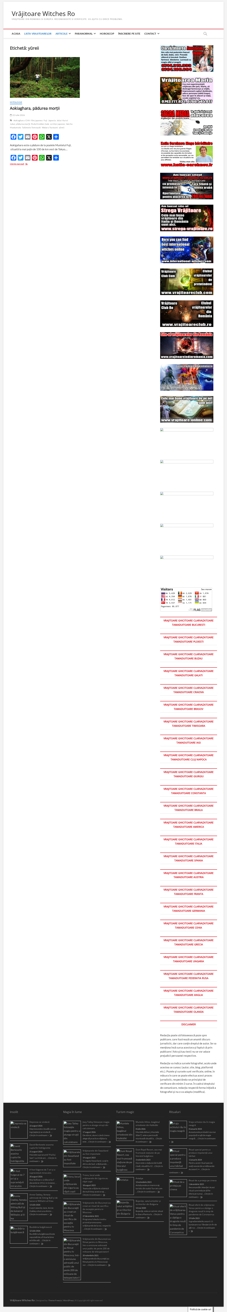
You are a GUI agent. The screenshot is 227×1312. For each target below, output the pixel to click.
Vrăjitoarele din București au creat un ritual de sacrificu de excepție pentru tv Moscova (97, 1207)
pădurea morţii (23, 124)
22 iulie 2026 (18, 115)
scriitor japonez (57, 124)
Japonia (52, 120)
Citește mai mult (22, 164)
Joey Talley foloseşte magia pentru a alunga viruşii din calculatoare (96, 1125)
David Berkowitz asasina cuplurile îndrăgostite (41, 1146)
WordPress (68, 1300)
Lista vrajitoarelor (37, 33)
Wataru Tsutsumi (50, 127)
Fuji (45, 120)
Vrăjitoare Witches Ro (43, 14)
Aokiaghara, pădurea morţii (35, 108)
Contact (150, 33)
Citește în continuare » (39, 1135)
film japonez (37, 120)
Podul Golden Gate (40, 124)
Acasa (16, 33)
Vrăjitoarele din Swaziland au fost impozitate (95, 1152)
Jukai (59, 120)
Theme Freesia (55, 1300)
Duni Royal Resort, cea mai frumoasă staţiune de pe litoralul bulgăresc (149, 1152)
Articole (62, 33)
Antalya (139, 1178)
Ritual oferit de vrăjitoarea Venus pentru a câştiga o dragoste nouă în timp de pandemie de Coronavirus (201, 1209)
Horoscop (107, 33)
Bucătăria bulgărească (40, 1227)
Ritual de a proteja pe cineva (203, 1180)
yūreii (61, 127)
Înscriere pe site (129, 33)
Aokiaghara (18, 120)
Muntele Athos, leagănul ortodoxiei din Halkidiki (148, 1123)
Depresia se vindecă (39, 1121)
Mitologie (16, 102)
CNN (27, 120)
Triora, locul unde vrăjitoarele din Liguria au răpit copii (95, 1178)
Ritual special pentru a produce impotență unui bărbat (200, 1152)
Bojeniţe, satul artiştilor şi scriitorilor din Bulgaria (148, 1202)
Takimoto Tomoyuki (31, 127)
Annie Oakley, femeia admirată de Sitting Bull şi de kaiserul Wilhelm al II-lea (43, 1197)
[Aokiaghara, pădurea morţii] (45, 77)
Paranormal (84, 33)
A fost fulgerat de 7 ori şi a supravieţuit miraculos (42, 1171)
